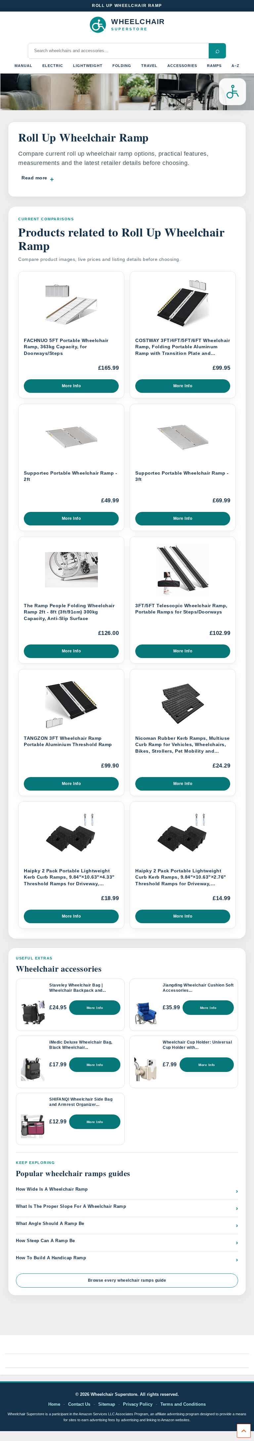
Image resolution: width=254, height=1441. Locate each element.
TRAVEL (149, 66)
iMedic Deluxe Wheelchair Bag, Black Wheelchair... (80, 1045)
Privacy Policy (137, 1404)
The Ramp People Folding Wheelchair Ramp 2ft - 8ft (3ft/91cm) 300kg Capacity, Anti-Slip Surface (69, 612)
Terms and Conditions (183, 1404)
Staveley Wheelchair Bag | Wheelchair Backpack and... (77, 988)
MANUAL (23, 66)
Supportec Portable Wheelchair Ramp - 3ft (182, 476)
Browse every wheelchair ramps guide (127, 1280)
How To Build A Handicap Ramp (127, 1259)
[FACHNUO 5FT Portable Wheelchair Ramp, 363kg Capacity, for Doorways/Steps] (71, 305)
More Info (71, 386)
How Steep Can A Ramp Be (127, 1242)
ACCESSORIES (182, 66)
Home (54, 1404)
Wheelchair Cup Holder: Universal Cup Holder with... (197, 1045)
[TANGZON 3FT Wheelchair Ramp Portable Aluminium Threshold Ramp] (71, 702)
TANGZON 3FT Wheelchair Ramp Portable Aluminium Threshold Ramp (68, 741)
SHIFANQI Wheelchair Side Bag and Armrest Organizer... (80, 1102)
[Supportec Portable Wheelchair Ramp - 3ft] (182, 437)
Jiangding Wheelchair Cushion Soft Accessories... (198, 988)
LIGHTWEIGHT (88, 66)
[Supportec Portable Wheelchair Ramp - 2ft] (71, 437)
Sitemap (106, 1404)
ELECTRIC (52, 66)
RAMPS (214, 66)
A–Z (235, 66)
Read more (34, 177)
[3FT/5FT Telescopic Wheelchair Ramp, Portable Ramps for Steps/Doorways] (182, 570)
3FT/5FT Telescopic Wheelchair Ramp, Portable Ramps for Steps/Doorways (181, 608)
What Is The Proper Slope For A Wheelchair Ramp (127, 1208)
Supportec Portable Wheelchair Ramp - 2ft (70, 476)
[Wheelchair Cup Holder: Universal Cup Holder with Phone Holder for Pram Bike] (146, 1069)
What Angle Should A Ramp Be (127, 1225)
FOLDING (122, 66)
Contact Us (79, 1404)
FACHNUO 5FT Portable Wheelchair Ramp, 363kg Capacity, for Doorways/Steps (66, 347)
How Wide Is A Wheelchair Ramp (127, 1191)
